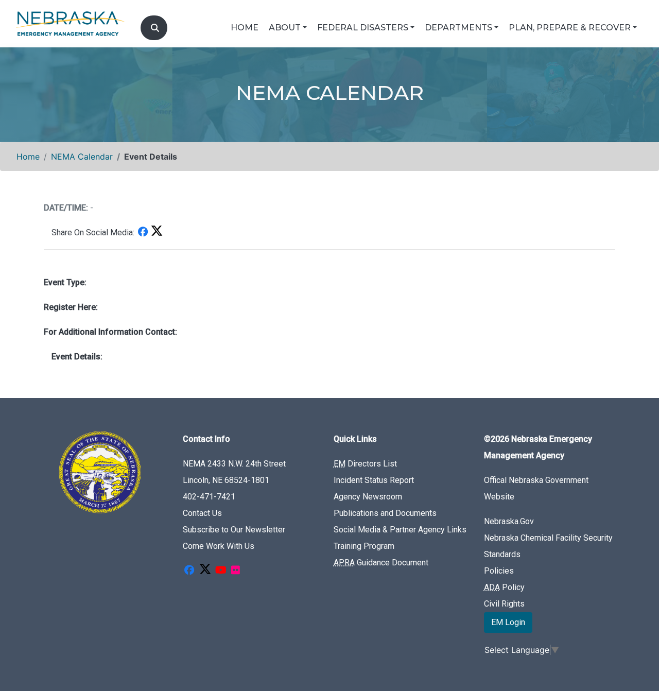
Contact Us (202, 513)
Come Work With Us (218, 546)
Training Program (364, 546)
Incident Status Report (374, 480)
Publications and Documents (385, 513)
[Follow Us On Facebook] (189, 571)
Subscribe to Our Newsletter (234, 529)
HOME (244, 27)
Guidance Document (381, 562)
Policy (504, 587)
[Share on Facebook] (142, 232)
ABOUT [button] (285, 27)
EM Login (508, 622)
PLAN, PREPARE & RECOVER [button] (570, 27)
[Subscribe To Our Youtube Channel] (221, 571)
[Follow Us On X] (205, 571)
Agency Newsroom (368, 497)
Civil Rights (504, 604)
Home (28, 156)
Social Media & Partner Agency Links (400, 529)
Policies (499, 571)
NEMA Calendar (82, 156)
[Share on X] (156, 232)
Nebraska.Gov (509, 521)
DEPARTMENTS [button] (458, 27)
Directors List (365, 464)
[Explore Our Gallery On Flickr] (235, 571)
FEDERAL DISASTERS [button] (362, 27)
